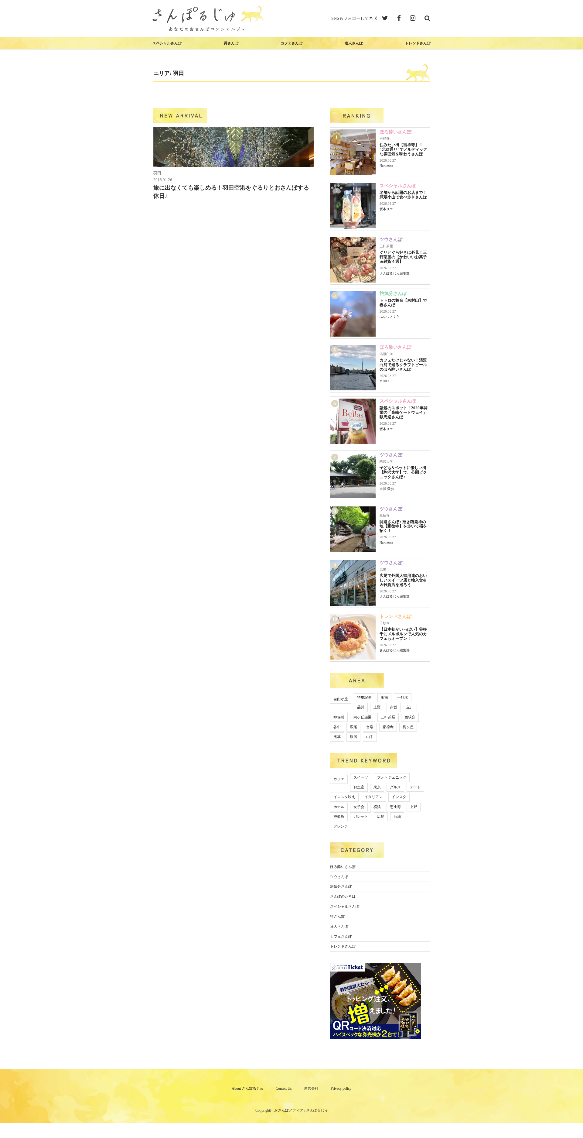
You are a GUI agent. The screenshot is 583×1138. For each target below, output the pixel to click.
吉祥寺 (385, 138)
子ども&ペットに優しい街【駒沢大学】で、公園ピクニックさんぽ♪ (403, 472)
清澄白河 (386, 354)
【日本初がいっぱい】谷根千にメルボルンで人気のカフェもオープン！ (403, 634)
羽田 (157, 173)
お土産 (358, 787)
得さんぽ (231, 43)
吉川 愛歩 (387, 489)
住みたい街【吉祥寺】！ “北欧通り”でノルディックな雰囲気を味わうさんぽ (403, 149)
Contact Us (284, 1088)
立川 (410, 707)
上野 (377, 707)
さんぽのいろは (343, 896)
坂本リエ (386, 209)
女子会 (358, 807)
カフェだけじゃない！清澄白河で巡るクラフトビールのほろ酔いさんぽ (403, 365)
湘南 (384, 697)
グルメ (395, 787)
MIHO (384, 381)
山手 (369, 737)
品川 (360, 707)
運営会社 (311, 1088)
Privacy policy (341, 1088)
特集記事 (364, 697)
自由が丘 (340, 699)
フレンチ (340, 826)
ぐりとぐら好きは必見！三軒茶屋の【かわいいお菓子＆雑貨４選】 (403, 257)
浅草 (337, 737)
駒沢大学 (386, 461)
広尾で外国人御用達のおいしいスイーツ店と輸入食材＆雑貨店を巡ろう (403, 580)
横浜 (377, 807)
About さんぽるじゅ (248, 1088)
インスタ (399, 797)
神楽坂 (338, 816)
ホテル (338, 807)
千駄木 (385, 623)
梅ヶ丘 (408, 727)
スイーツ (360, 777)
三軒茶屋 (386, 246)
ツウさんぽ (391, 239)
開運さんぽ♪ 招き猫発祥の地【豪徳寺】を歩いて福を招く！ (403, 526)
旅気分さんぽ (393, 293)
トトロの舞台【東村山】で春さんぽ (403, 302)
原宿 (353, 737)
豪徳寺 (385, 515)
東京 (377, 787)
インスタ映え (344, 797)
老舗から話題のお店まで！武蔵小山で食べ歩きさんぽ (403, 194)
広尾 (383, 569)
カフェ (338, 779)
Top (568, 1123)
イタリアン (373, 797)
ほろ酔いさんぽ (395, 131)
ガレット (360, 816)
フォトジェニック (391, 777)
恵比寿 (395, 807)
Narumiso (386, 165)
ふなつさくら (390, 316)
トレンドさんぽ (418, 43)
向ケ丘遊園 (362, 717)
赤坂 (393, 707)
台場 (369, 727)
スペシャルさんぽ (167, 43)
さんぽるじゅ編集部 (395, 273)
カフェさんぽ (291, 43)
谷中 (337, 727)
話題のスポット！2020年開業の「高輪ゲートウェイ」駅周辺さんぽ (404, 412)
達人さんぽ (354, 43)
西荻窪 (409, 717)
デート (415, 787)
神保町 (338, 717)
